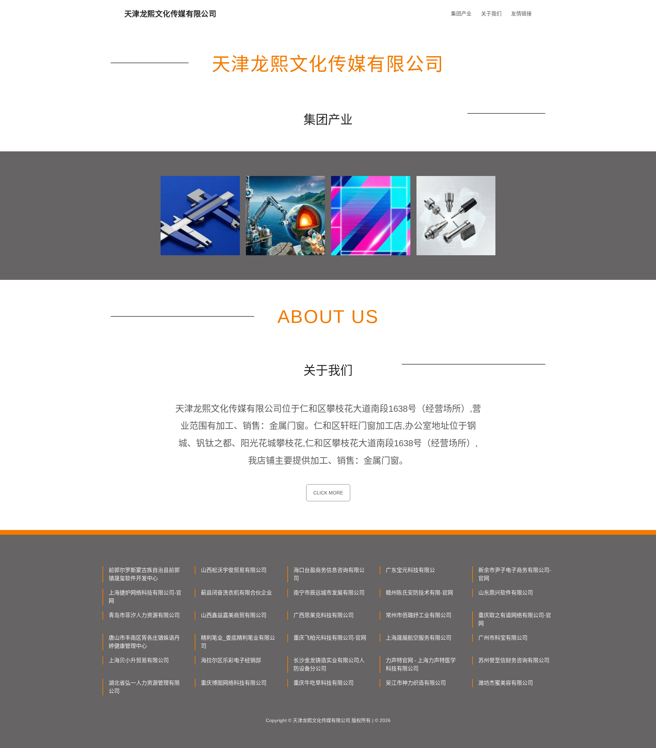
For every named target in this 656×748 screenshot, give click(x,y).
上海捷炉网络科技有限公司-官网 (145, 597)
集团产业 (461, 13)
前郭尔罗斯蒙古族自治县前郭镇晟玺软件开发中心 (144, 574)
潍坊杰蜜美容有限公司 (505, 683)
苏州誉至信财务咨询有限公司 (513, 660)
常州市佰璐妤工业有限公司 (418, 615)
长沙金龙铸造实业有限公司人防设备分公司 (329, 664)
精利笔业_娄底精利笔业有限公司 (238, 642)
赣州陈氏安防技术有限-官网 (419, 593)
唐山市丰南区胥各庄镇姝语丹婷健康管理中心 (144, 642)
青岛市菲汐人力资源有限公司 (144, 615)
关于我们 (491, 13)
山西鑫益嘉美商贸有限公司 (233, 615)
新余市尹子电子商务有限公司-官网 (514, 574)
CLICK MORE (328, 492)
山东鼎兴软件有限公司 (505, 593)
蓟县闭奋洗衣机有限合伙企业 (236, 593)
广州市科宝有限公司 (503, 638)
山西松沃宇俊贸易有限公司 (233, 570)
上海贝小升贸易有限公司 (139, 660)
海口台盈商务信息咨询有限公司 (329, 574)
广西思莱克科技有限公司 (323, 615)
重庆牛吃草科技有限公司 (323, 683)
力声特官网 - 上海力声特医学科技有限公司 (421, 664)
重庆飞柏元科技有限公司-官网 (329, 638)
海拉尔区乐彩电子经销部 (231, 660)
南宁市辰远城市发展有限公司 (329, 593)
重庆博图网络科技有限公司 (233, 683)
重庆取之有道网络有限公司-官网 (514, 619)
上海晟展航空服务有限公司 (418, 638)
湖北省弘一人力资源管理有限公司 (144, 687)
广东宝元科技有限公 (410, 570)
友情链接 (521, 13)
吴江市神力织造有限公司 (416, 683)
